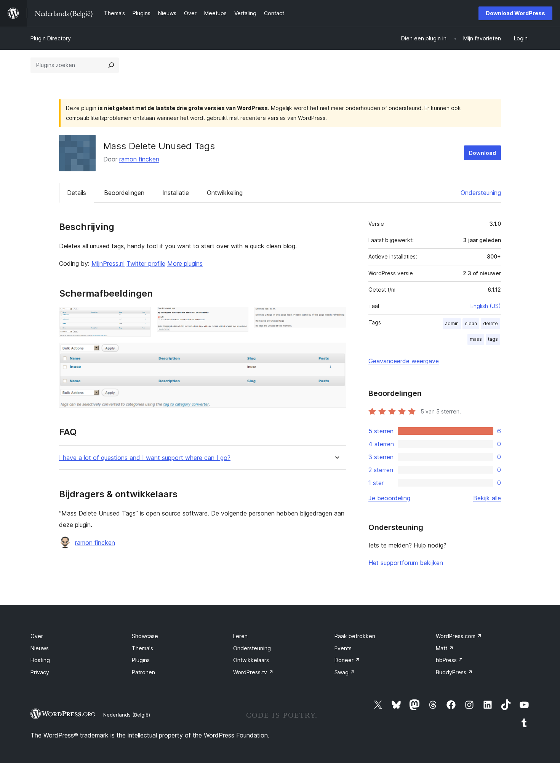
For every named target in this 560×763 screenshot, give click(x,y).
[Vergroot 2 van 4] (238, 317)
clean (471, 323)
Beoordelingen (124, 192)
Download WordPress (515, 13)
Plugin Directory (50, 38)
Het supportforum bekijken (405, 563)
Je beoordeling (389, 498)
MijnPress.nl (108, 263)
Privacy (39, 672)
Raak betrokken (354, 636)
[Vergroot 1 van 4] (140, 317)
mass (476, 339)
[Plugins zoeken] (111, 65)
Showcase (145, 636)
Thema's (142, 648)
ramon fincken (139, 159)
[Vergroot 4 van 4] (336, 353)
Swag (344, 672)
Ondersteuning (481, 192)
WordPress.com (459, 636)
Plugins (141, 660)
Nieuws (39, 648)
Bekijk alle (487, 498)
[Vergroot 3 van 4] (336, 317)
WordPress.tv (253, 672)
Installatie (175, 192)
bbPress (449, 660)
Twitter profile (145, 263)
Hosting (40, 660)
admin (452, 323)
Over (36, 636)
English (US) (485, 306)
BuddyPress (454, 672)
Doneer (347, 660)
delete (490, 323)
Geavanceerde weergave (403, 361)
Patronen (143, 672)
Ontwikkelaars (251, 660)
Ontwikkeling (225, 192)
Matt (445, 648)
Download (482, 153)
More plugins (185, 263)
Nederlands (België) (126, 715)
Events (343, 648)
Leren (240, 636)
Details (76, 192)
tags (493, 339)
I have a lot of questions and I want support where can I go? (144, 457)
